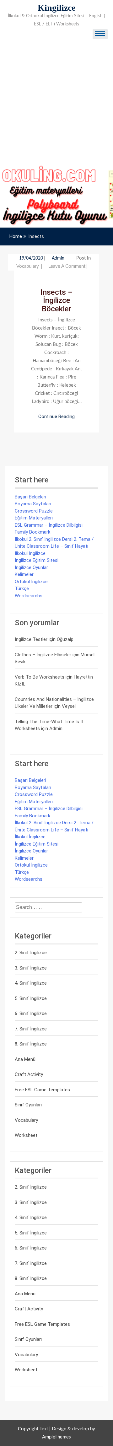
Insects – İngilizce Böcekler (56, 300)
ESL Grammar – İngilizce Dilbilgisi (49, 525)
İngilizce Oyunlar (31, 567)
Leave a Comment (66, 266)
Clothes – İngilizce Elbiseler (43, 655)
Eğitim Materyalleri (34, 518)
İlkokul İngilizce (30, 553)
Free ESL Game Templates (42, 1090)
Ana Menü (25, 1059)
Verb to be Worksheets (39, 677)
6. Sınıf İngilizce (31, 1013)
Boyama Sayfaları (33, 504)
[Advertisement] (56, 105)
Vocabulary (27, 266)
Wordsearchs (28, 596)
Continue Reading (56, 416)
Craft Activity (29, 1074)
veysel (69, 706)
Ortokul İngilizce (31, 581)
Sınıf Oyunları (28, 1105)
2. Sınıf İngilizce (31, 952)
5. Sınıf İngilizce (31, 998)
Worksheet (26, 1135)
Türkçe (22, 588)
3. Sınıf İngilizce (31, 968)
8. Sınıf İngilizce (31, 1044)
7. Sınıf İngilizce (31, 1029)
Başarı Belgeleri (30, 497)
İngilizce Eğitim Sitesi (36, 560)
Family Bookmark (32, 532)
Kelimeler (24, 574)
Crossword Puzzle (34, 511)
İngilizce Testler (31, 639)
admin (59, 258)
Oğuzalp (65, 639)
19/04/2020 (31, 258)
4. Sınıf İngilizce (31, 983)
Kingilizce (56, 8)
